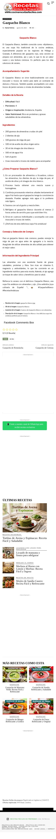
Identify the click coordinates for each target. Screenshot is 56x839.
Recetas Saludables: (12, 534)
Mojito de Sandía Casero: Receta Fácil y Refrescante (30, 582)
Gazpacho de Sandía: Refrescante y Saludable (41, 688)
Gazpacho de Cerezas (44, 348)
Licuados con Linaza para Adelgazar (28, 548)
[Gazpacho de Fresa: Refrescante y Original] (41, 706)
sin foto (12, 339)
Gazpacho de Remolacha (13, 348)
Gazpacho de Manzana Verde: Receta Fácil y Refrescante (14, 689)
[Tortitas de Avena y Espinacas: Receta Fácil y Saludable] (25, 517)
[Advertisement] (28, 384)
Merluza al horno (25, 563)
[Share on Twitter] (16, 835)
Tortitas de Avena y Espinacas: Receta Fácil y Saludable (25, 539)
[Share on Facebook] (5, 835)
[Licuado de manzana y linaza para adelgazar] (8, 552)
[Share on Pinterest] (28, 835)
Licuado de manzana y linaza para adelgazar (28, 554)
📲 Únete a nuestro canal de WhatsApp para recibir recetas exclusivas (24, 425)
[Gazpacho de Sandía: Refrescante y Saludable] (41, 674)
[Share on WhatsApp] (39, 835)
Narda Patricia (9, 28)
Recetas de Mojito (25, 577)
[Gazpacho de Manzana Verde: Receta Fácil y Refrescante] (15, 674)
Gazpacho (7, 18)
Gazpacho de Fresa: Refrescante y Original (41, 720)
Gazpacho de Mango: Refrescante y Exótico (15, 720)
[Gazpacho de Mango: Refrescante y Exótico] (15, 706)
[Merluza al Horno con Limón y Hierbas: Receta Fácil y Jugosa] (8, 567)
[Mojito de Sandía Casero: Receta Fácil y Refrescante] (8, 582)
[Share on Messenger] (50, 835)
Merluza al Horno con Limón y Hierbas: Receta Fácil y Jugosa (29, 569)
